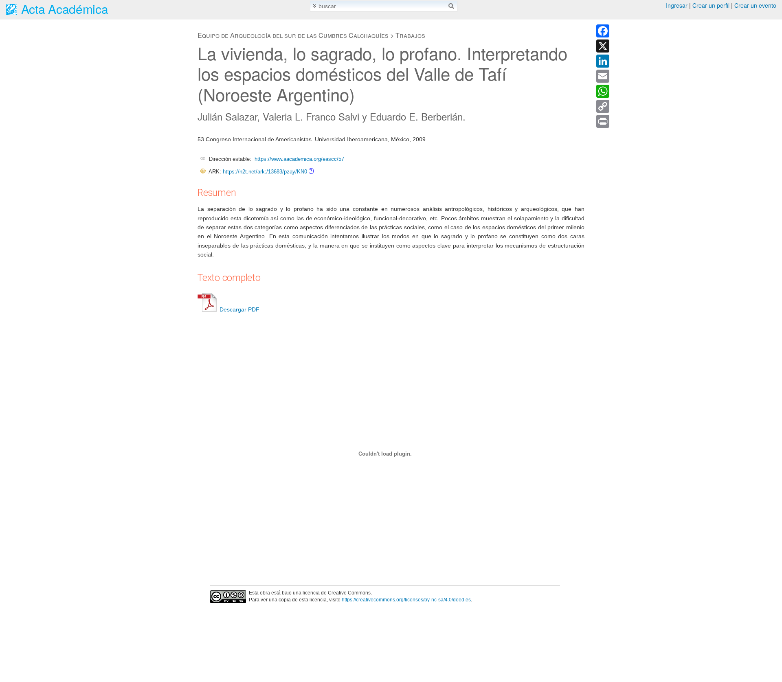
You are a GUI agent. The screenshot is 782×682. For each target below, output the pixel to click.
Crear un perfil (710, 5)
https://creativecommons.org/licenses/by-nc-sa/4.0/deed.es (406, 600)
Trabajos (410, 35)
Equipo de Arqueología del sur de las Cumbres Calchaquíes (293, 35)
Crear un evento (755, 5)
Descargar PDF (239, 309)
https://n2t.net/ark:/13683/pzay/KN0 (265, 172)
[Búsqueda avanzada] (314, 5)
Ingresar (677, 5)
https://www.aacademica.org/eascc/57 (299, 159)
